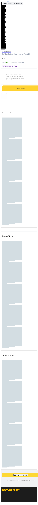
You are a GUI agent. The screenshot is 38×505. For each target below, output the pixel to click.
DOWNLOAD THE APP (20, 475)
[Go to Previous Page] (2, 4)
